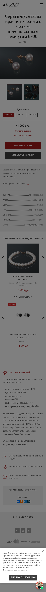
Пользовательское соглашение (15, 570)
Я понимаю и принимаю (23, 577)
